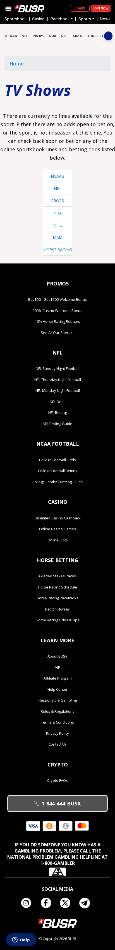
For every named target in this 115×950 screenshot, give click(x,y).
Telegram (87, 903)
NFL (24, 35)
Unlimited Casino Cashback (58, 518)
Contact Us (58, 744)
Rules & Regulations (58, 711)
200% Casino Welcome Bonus (57, 310)
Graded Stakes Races (57, 575)
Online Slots (57, 540)
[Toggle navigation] (8, 8)
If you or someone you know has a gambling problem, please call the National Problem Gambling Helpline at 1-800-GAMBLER (57, 854)
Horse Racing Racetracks (57, 597)
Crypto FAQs (57, 780)
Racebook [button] (60, 19)
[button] (12, 47)
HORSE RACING (100, 35)
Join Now (100, 8)
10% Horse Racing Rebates (57, 321)
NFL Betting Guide (57, 423)
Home (16, 63)
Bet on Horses (57, 609)
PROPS (38, 35)
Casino (38, 19)
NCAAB (11, 35)
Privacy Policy (57, 733)
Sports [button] (84, 19)
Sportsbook (15, 19)
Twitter (67, 903)
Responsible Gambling (58, 700)
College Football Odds (57, 459)
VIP (57, 667)
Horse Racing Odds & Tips (57, 619)
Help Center (57, 689)
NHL (64, 35)
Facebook (48, 903)
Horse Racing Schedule (57, 587)
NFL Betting (57, 412)
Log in (80, 8)
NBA (52, 35)
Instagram (28, 903)
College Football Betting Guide (57, 481)
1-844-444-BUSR (61, 803)
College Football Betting (57, 470)
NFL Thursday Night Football (57, 379)
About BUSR (57, 656)
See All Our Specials (58, 332)
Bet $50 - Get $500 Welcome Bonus (57, 299)
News (105, 19)
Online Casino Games (57, 528)
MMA (77, 35)
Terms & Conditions (57, 722)
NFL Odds (58, 401)
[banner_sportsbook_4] (57, 47)
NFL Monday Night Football (57, 390)
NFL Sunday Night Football (57, 368)
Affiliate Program (58, 678)
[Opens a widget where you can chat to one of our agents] (21, 940)
